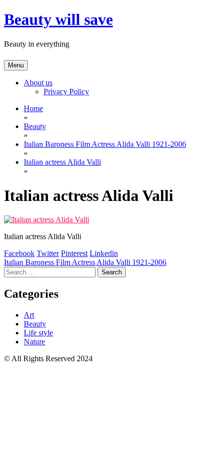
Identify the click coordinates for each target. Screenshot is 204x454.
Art (29, 315)
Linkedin (104, 253)
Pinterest (74, 253)
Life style (38, 332)
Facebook (19, 253)
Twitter (48, 253)
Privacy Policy (66, 91)
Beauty (35, 324)
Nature (34, 341)
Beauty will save (58, 19)
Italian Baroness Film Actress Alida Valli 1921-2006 (85, 262)
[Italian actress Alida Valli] (46, 219)
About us (38, 82)
